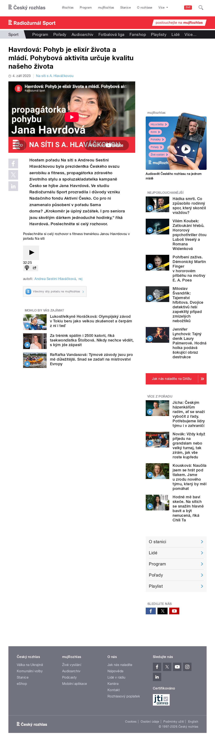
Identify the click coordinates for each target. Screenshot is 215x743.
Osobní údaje (150, 721)
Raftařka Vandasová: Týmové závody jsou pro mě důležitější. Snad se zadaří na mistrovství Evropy (91, 359)
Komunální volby (30, 671)
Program (86, 7)
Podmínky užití (173, 721)
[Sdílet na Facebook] (13, 163)
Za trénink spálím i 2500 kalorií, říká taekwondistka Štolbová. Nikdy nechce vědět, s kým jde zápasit (92, 340)
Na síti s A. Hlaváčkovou (55, 76)
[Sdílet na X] (13, 175)
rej (80, 279)
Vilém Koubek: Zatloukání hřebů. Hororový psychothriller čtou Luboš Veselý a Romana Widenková (189, 235)
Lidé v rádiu (117, 677)
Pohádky (156, 139)
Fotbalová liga (111, 34)
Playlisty (158, 34)
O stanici (157, 541)
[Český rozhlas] (26, 7)
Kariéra (113, 684)
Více (191, 34)
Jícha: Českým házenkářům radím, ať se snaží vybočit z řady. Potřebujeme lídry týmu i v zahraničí (189, 414)
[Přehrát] (31, 253)
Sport (13, 34)
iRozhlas (68, 7)
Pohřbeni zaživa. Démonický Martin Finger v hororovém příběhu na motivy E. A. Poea (189, 268)
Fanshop (138, 34)
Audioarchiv (82, 34)
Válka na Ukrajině (30, 665)
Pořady (60, 34)
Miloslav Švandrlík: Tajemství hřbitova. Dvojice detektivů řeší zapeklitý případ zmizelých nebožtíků (188, 304)
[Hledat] (201, 7)
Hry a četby (157, 124)
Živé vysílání (158, 154)
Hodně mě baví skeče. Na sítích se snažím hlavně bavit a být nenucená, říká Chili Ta (188, 508)
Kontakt (114, 690)
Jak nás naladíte (120, 665)
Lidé (176, 34)
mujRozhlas (106, 7)
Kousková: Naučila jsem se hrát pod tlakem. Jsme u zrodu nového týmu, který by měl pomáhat (189, 477)
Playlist (156, 586)
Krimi (154, 132)
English (193, 721)
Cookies (130, 721)
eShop (22, 684)
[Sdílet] (34, 268)
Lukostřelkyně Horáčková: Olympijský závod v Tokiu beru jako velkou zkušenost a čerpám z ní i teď (91, 321)
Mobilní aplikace (74, 684)
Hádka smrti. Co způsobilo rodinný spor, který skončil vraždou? (189, 205)
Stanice (125, 7)
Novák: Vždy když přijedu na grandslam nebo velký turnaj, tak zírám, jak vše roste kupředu (189, 445)
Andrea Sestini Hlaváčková (55, 279)
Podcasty (69, 677)
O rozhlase (144, 7)
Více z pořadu (159, 396)
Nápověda (115, 671)
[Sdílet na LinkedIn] (13, 186)
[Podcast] (27, 268)
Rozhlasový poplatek (124, 696)
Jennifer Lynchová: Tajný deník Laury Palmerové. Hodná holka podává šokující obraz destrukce (189, 343)
